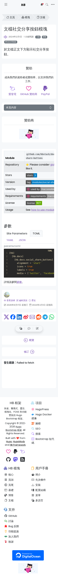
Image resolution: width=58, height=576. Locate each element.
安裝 (38, 485)
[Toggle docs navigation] (6, 4)
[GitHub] (8, 460)
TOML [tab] (36, 233)
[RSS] (22, 460)
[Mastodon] (15, 460)
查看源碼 (11, 300)
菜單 (38, 495)
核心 (11, 474)
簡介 (38, 474)
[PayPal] (15, 452)
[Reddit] (38, 317)
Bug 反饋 (13, 526)
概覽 (31, 340)
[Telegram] (45, 317)
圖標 (38, 423)
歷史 (34, 300)
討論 (11, 521)
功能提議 (13, 531)
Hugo (9, 441)
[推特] (6, 317)
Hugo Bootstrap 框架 (14, 428)
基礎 (11, 490)
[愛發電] (22, 452)
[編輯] (37, 329)
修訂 (26, 352)
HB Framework (18, 444)
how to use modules (43, 210)
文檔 (42, 17)
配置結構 (40, 490)
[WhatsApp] (51, 317)
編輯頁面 (23, 300)
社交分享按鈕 (11, 42)
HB (23, 4)
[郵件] (32, 317)
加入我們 (13, 536)
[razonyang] (7, 295)
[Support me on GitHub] (29, 134)
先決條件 (40, 480)
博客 (11, 495)
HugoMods (19, 441)
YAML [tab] (10, 240)
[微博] (25, 317)
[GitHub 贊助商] (8, 452)
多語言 (39, 500)
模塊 (27, 17)
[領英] (19, 317)
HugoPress (42, 409)
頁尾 (11, 485)
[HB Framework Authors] (5, 36)
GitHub (12, 516)
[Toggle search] (46, 4)
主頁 (12, 17)
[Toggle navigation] (52, 4)
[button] (29, 329)
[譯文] (20, 329)
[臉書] (12, 317)
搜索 (38, 434)
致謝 (11, 542)
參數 (19, 282)
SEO (37, 429)
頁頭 (11, 480)
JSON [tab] (22, 240)
